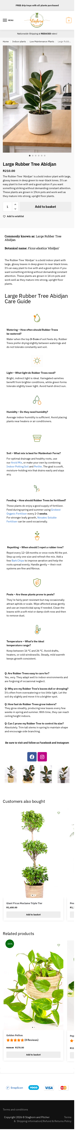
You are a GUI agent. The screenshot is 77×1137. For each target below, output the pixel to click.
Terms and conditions (15, 1109)
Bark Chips (18, 560)
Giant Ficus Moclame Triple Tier (24, 903)
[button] (68, 20)
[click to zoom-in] (38, 99)
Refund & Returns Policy (57, 1121)
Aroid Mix (16, 462)
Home (6, 41)
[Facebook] (32, 756)
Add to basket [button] (33, 914)
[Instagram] (42, 756)
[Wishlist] (58, 813)
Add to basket (45, 206)
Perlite (38, 466)
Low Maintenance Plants (42, 41)
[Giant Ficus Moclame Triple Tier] (33, 853)
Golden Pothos (14, 1035)
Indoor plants (19, 41)
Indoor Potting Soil (18, 466)
